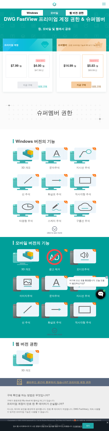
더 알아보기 (77, 426)
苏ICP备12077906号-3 (64, 420)
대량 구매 (42, 86)
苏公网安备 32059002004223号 (88, 420)
